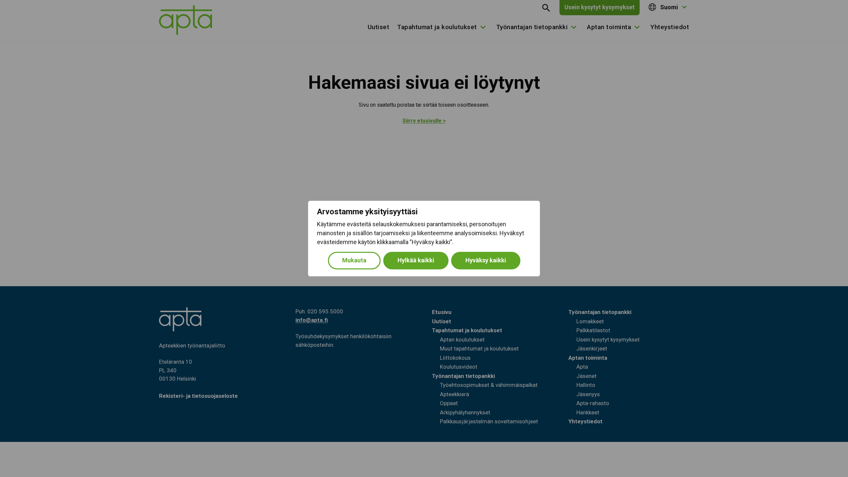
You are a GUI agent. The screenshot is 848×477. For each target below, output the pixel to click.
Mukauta (354, 260)
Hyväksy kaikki (485, 260)
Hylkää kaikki (416, 260)
